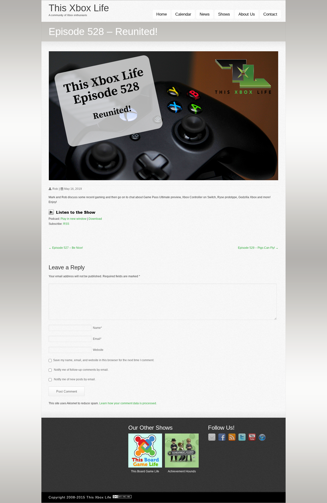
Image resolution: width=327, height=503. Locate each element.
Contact (270, 14)
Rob (55, 189)
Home (161, 14)
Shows (224, 14)
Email (97, 339)
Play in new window (73, 218)
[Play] (73, 214)
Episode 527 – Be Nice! (66, 247)
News (205, 14)
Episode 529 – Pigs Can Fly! (258, 247)
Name (97, 328)
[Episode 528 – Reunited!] (163, 115)
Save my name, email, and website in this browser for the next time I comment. (103, 360)
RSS (66, 223)
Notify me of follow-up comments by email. (81, 369)
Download (95, 218)
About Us (246, 14)
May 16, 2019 (73, 189)
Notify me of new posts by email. (75, 379)
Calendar (183, 14)
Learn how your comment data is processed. (128, 403)
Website (98, 350)
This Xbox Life (79, 8)
